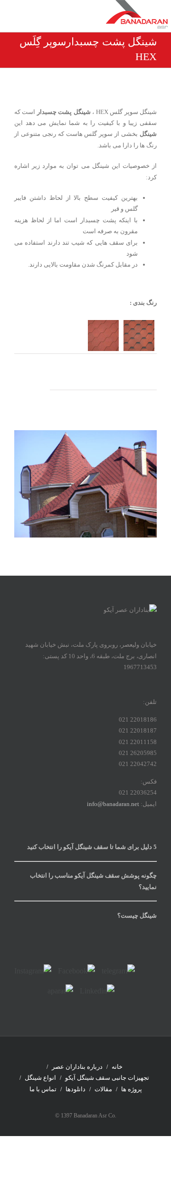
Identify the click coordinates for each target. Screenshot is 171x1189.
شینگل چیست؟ (137, 915)
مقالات (103, 1089)
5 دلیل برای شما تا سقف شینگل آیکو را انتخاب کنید (92, 846)
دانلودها (76, 1089)
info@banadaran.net (113, 803)
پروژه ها (131, 1089)
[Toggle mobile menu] (21, 19)
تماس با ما (43, 1089)
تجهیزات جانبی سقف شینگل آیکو (107, 1077)
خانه (117, 1066)
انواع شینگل (40, 1077)
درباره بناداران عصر (77, 1066)
